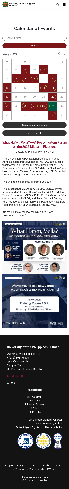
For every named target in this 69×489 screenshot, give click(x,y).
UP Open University (35, 469)
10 (7, 87)
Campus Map (14, 365)
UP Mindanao (18, 469)
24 (7, 105)
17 (7, 96)
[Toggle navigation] (64, 4)
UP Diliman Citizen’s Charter (45, 419)
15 (52, 87)
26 (25, 105)
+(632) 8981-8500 (18, 358)
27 (34, 105)
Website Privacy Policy (48, 423)
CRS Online (34, 400)
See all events (34, 133)
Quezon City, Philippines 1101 (24, 354)
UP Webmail (34, 396)
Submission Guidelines (34, 124)
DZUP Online (34, 412)
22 (52, 96)
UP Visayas (51, 469)
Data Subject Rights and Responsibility (39, 427)
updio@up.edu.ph (17, 361)
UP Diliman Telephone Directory (25, 369)
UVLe (34, 408)
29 (25, 69)
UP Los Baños (44, 465)
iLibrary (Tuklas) (34, 404)
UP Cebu (32, 465)
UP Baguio (21, 465)
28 (43, 105)
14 (43, 87)
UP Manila (57, 465)
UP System (10, 465)
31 (43, 69)
